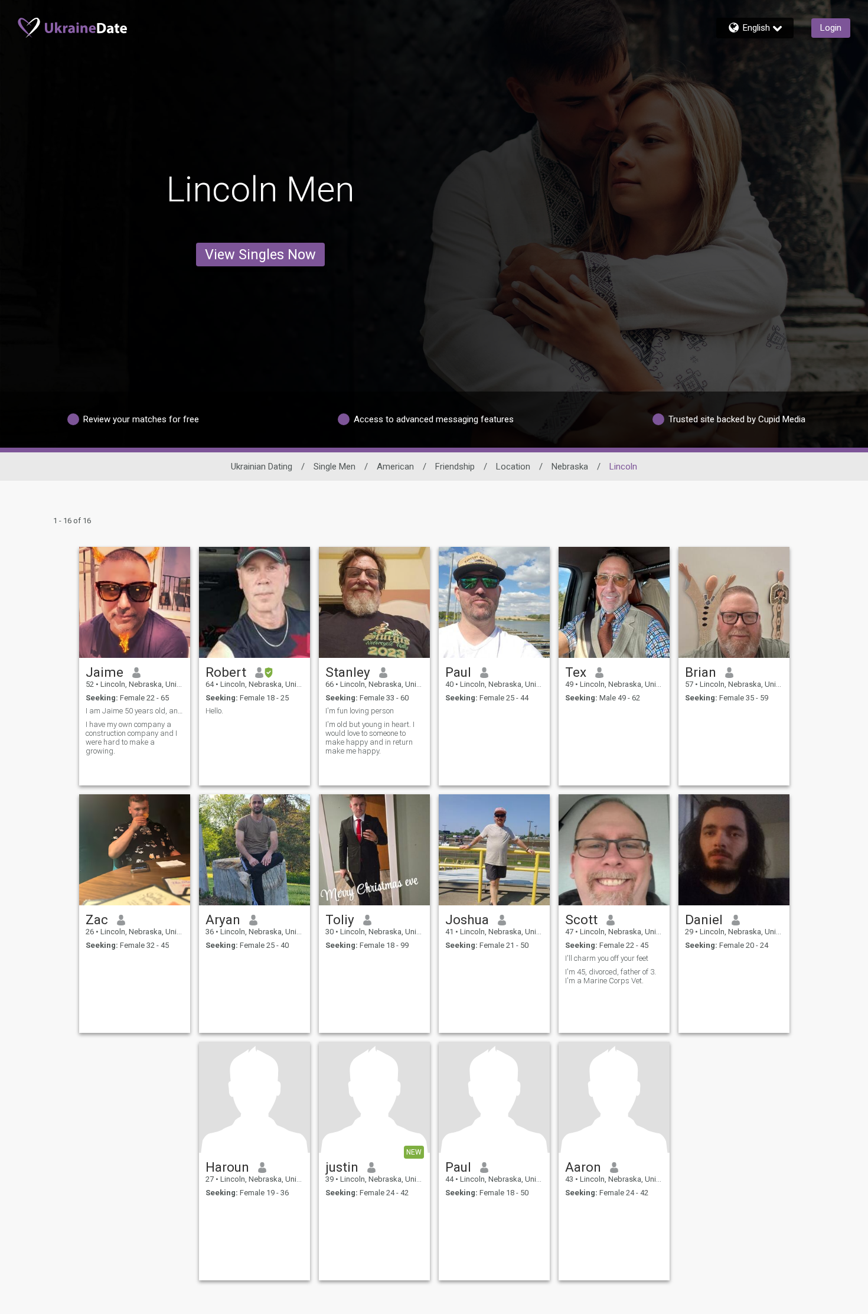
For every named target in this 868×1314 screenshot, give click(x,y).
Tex (575, 672)
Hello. (214, 710)
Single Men (334, 466)
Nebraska (570, 466)
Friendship (455, 466)
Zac (97, 919)
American (395, 466)
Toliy (339, 919)
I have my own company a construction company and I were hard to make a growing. (131, 737)
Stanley (347, 672)
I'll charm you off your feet (606, 958)
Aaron (583, 1167)
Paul (458, 672)
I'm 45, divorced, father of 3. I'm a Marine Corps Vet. (610, 976)
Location (513, 466)
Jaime (104, 672)
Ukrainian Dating (261, 466)
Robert (225, 672)
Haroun (227, 1167)
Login (830, 27)
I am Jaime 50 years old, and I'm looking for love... (135, 710)
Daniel (704, 919)
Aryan (222, 919)
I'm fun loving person (359, 710)
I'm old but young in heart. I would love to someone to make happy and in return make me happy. (370, 737)
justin (341, 1167)
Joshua (467, 919)
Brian (700, 672)
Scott (581, 919)
